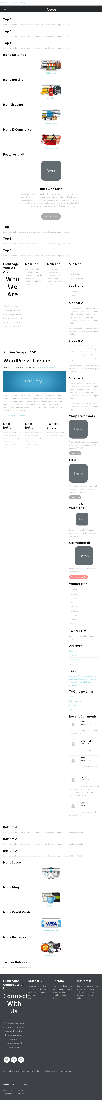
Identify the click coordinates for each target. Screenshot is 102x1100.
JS (84, 685)
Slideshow (74, 590)
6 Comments (21, 415)
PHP (79, 676)
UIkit (73, 296)
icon (81, 682)
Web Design (46, 368)
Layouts (14, 3)
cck (85, 679)
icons (94, 679)
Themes (38, 368)
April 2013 (73, 651)
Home (73, 270)
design (77, 682)
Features (4, 3)
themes (89, 679)
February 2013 (74, 660)
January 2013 (74, 664)
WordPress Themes (27, 360)
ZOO (71, 710)
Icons (71, 697)
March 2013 (73, 655)
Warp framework (75, 701)
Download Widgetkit (78, 577)
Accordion (75, 607)
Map (73, 602)
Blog (23, 3)
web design (73, 676)
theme (88, 685)
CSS (81, 685)
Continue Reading (9, 415)
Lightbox (74, 611)
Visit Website (51, 216)
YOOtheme (73, 705)
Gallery (73, 598)
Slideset (74, 594)
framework (85, 676)
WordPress (54, 368)
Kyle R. (13, 368)
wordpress (73, 685)
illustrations (87, 682)
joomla (71, 682)
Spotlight (74, 615)
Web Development (77, 278)
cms (78, 685)
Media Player (76, 624)
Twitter (73, 619)
